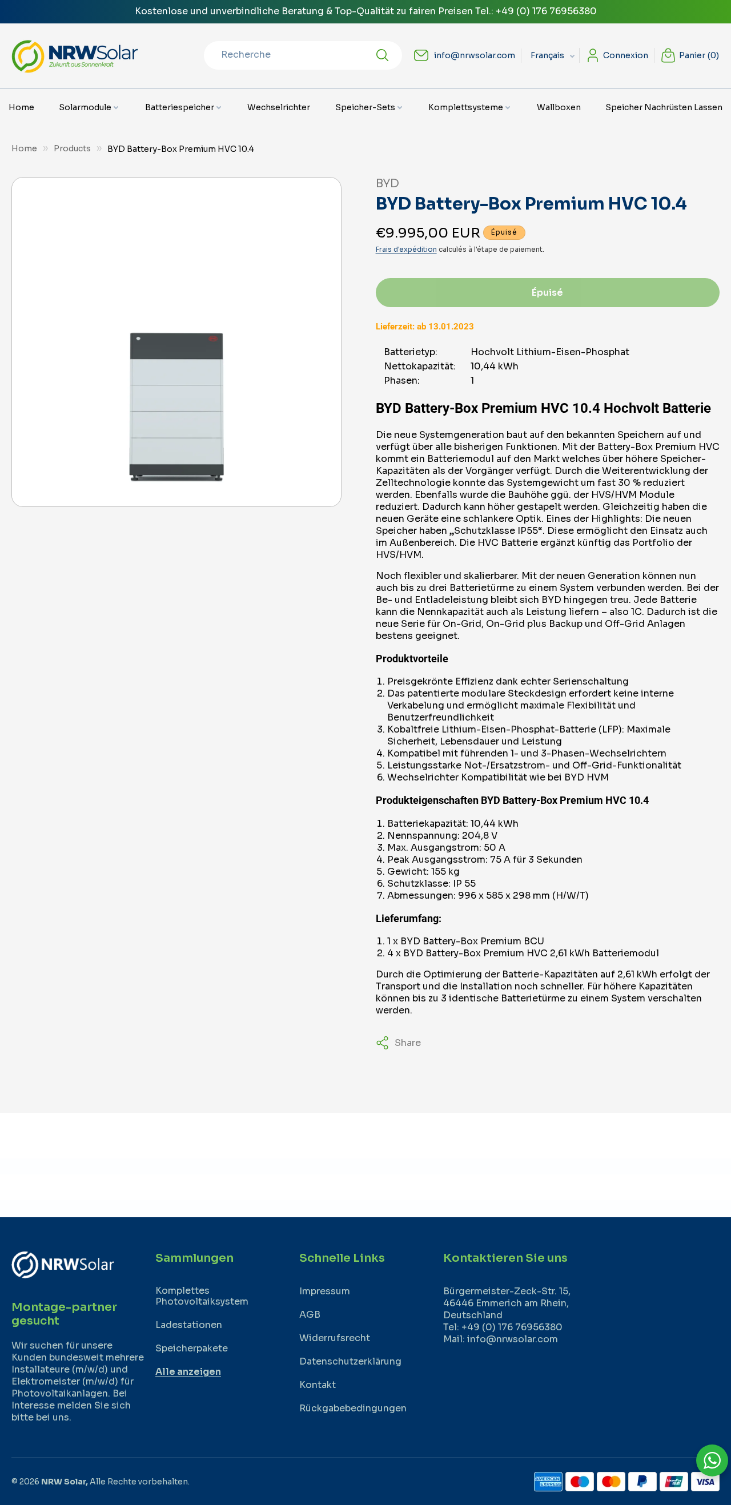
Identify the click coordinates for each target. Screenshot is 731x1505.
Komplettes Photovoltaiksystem (201, 1296)
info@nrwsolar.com (474, 55)
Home (24, 148)
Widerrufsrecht (334, 1338)
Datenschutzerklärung (350, 1361)
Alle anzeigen (188, 1371)
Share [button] (408, 1043)
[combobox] (303, 55)
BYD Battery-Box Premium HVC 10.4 (180, 149)
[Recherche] (383, 55)
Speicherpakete (191, 1348)
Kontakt (317, 1384)
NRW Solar (63, 1481)
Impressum (324, 1291)
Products (72, 148)
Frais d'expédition (406, 249)
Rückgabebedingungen (353, 1408)
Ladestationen (188, 1324)
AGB (309, 1314)
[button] (89, 107)
